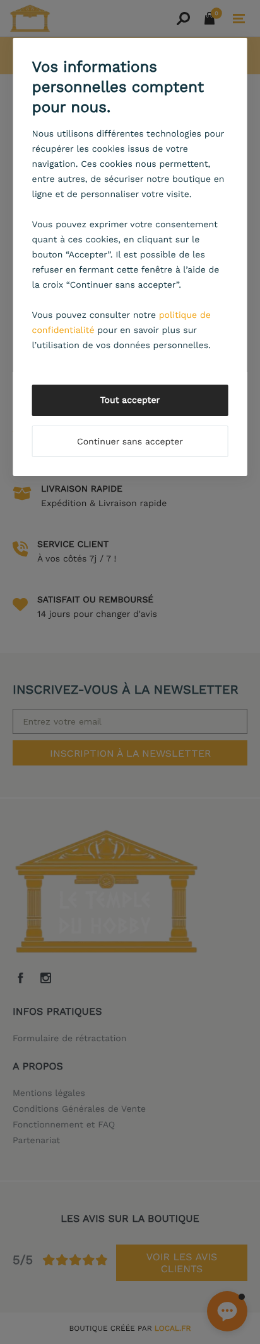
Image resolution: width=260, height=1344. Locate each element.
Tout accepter (130, 400)
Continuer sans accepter (130, 442)
